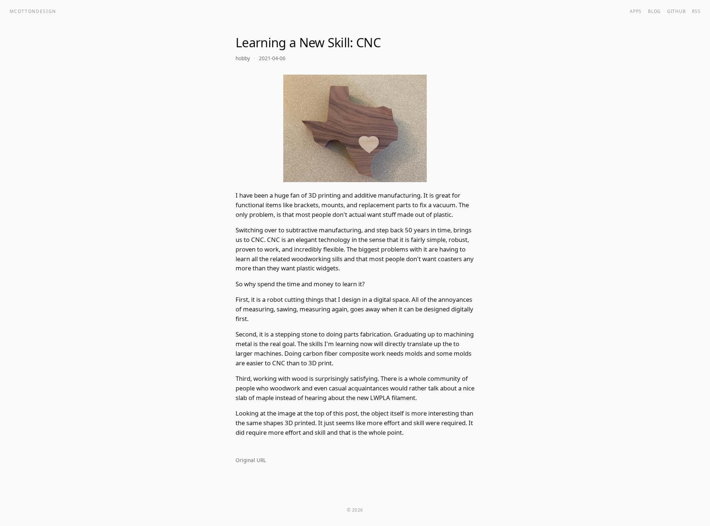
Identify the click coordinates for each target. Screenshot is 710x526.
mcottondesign (33, 11)
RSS (696, 11)
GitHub (676, 11)
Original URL (251, 460)
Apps (636, 11)
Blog (654, 11)
